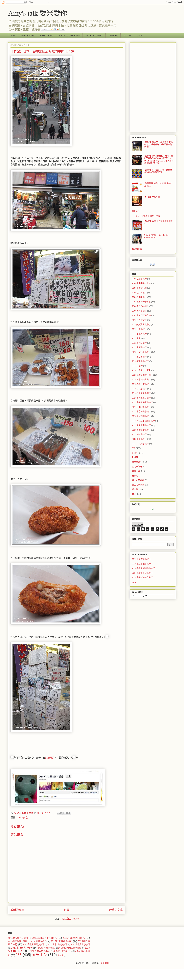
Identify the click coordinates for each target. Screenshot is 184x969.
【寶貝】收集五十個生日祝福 (147, 216)
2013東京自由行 (139, 356)
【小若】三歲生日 (152, 197)
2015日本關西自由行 (141, 379)
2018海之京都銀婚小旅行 (69, 35)
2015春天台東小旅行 (141, 384)
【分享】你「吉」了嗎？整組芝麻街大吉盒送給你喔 (158, 171)
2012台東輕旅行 (139, 334)
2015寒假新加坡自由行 (142, 375)
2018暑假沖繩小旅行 (141, 416)
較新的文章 (17, 909)
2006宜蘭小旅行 (139, 279)
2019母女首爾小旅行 (141, 559)
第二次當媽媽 (138, 485)
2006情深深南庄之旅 (141, 283)
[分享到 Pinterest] (69, 813)
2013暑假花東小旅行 (141, 352)
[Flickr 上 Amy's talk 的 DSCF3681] (55, 230)
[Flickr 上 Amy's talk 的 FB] (57, 805)
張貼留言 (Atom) (70, 918)
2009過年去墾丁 (139, 311)
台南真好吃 (113, 35)
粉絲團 (139, 35)
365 (133, 448)
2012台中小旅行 (139, 329)
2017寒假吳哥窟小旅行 (142, 402)
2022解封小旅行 (46, 35)
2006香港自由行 (139, 297)
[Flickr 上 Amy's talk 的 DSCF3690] (55, 623)
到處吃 (135, 453)
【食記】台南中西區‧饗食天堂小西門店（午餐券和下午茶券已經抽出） (158, 144)
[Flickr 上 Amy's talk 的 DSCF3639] (41, 145)
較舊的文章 (116, 909)
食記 (134, 494)
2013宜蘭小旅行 (139, 347)
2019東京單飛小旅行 (141, 425)
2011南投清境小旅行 (141, 324)
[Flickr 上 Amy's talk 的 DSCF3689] (41, 731)
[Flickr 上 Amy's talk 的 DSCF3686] (55, 545)
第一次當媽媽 (138, 480)
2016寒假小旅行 (139, 388)
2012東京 (23, 817)
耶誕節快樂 (137, 249)
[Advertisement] (153, 86)
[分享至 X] (64, 813)
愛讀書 (60, 955)
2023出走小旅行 (27, 35)
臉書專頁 (49, 757)
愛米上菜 (127, 35)
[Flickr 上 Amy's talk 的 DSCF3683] (55, 387)
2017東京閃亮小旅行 (94, 35)
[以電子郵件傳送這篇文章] (58, 813)
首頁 (13, 35)
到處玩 (135, 457)
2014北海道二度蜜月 (141, 370)
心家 (134, 582)
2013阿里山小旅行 (140, 361)
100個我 (135, 211)
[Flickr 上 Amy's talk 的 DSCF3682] (55, 309)
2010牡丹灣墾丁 (139, 320)
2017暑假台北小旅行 (80, 944)
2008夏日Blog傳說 (140, 306)
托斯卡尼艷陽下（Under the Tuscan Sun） (156, 236)
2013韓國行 (137, 366)
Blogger (105, 963)
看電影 (135, 476)
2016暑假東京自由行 (141, 398)
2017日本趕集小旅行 (141, 407)
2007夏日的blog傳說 (141, 301)
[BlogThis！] (61, 813)
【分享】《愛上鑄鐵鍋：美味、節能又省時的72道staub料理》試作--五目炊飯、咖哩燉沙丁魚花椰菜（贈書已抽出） (159, 159)
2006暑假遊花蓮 (139, 288)
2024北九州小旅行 (140, 443)
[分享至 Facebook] (66, 813)
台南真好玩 (137, 466)
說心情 (135, 489)
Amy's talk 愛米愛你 (37, 12)
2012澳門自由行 (139, 343)
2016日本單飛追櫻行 (141, 393)
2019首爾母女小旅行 (141, 430)
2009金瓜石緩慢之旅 (141, 315)
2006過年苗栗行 (139, 292)
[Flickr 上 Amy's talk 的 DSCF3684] (55, 466)
